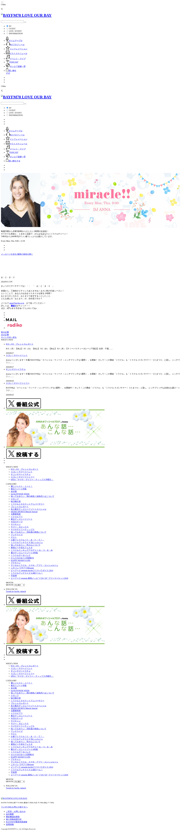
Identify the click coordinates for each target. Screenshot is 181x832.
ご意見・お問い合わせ (16, 811)
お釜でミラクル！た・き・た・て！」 (27, 540)
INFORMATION (16, 33)
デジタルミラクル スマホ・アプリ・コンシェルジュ (34, 565)
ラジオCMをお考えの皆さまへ (14, 807)
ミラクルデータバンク (21, 555)
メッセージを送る (9, 254)
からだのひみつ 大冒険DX (22, 558)
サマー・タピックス (20, 527)
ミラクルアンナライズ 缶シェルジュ (27, 542)
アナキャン (16, 563)
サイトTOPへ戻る (9, 337)
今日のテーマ (17, 522)
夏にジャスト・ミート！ (22, 486)
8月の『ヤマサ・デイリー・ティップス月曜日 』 (32, 480)
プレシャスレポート (20, 507)
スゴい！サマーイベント (17, 355)
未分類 (14, 491)
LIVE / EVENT (15, 31)
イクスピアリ (17, 517)
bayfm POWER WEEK (20, 494)
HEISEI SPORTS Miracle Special (24, 512)
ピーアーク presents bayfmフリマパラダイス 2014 (32, 570)
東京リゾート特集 (19, 489)
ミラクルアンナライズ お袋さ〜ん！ (27, 573)
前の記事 (5, 332)
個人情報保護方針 (14, 819)
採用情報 (10, 824)
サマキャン (16, 524)
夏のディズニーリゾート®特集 (24, 553)
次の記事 (5, 335)
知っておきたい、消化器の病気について (28, 532)
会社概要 (10, 814)
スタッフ (15, 499)
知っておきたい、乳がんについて (25, 545)
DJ (10, 26)
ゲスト (14, 537)
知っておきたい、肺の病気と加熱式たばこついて (32, 496)
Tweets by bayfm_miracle (16, 591)
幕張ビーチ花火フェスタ (22, 548)
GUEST (12, 29)
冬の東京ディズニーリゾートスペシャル (28, 509)
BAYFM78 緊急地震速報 (16, 822)
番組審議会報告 (13, 817)
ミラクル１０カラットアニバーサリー (27, 504)
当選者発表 (16, 514)
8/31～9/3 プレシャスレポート (19, 344)
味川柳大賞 (16, 501)
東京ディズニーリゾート (22, 519)
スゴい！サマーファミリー (18, 383)
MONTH (9, 585)
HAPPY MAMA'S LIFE (20, 560)
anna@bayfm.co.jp (16, 303)
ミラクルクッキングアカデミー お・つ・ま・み (32, 550)
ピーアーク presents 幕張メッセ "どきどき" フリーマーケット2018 (39, 578)
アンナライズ (17, 535)
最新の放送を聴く (25, 254)
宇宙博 (14, 576)
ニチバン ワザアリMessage (22, 568)
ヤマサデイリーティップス (22, 529)
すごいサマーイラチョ (16, 369)
